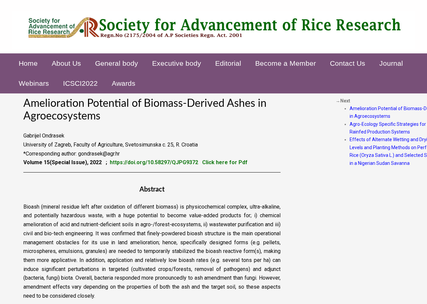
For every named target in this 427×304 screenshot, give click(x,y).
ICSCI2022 (80, 83)
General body (116, 63)
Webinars (34, 83)
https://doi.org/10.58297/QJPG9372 (154, 162)
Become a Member (285, 63)
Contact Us (347, 63)
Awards (123, 83)
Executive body (176, 63)
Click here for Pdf (225, 162)
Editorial (228, 63)
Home (28, 63)
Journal (391, 63)
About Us (66, 63)
